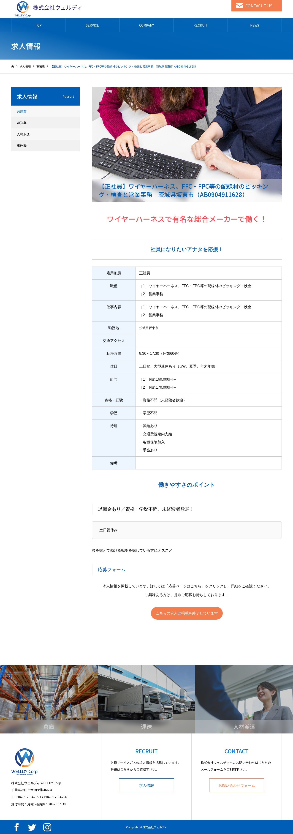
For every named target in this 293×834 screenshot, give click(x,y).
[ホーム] (12, 66)
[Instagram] (47, 827)
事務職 (108, 91)
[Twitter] (32, 827)
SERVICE (92, 25)
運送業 (22, 122)
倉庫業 (22, 111)
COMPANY (146, 25)
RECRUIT (200, 25)
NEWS (254, 25)
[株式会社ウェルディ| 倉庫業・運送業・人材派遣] (46, 9)
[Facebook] (16, 827)
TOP (38, 25)
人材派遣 (23, 134)
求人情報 (146, 785)
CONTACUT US (258, 5)
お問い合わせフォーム (236, 785)
